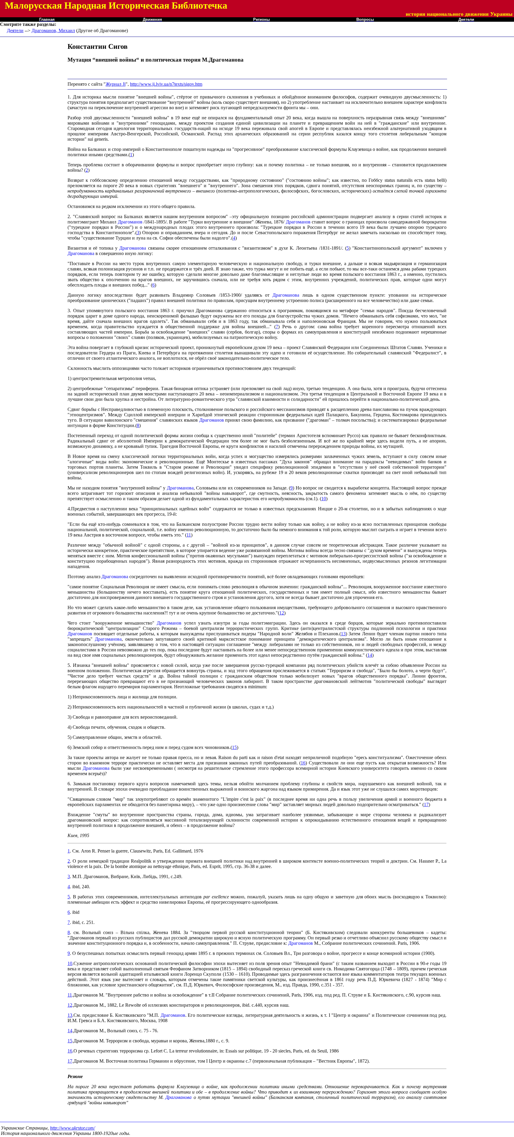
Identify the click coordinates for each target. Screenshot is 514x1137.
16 (303, 762)
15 (234, 747)
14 (369, 655)
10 (323, 498)
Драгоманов (130, 221)
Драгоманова (132, 248)
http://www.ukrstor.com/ (72, 1127)
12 (281, 612)
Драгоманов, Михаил (53, 30)
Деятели (15, 30)
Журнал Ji (116, 84)
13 (343, 633)
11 (189, 534)
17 (426, 804)
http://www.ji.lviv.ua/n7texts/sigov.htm (166, 84)
